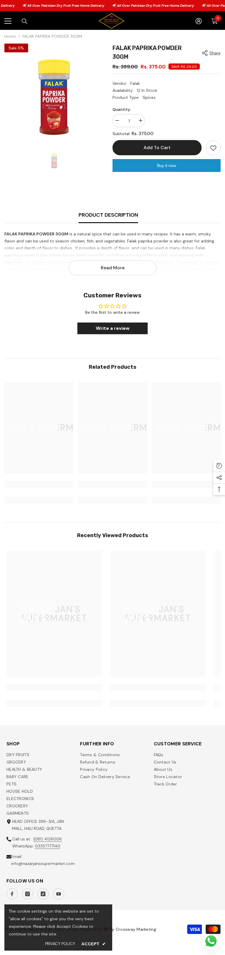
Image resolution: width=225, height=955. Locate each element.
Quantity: (121, 109)
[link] (38, 484)
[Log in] (198, 21)
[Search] (24, 21)
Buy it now (166, 165)
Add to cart (156, 147)
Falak (135, 83)
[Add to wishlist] (213, 148)
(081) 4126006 (47, 839)
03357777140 (47, 846)
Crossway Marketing (136, 929)
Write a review (112, 328)
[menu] (7, 21)
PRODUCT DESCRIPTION (108, 214)
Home (10, 36)
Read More (113, 268)
